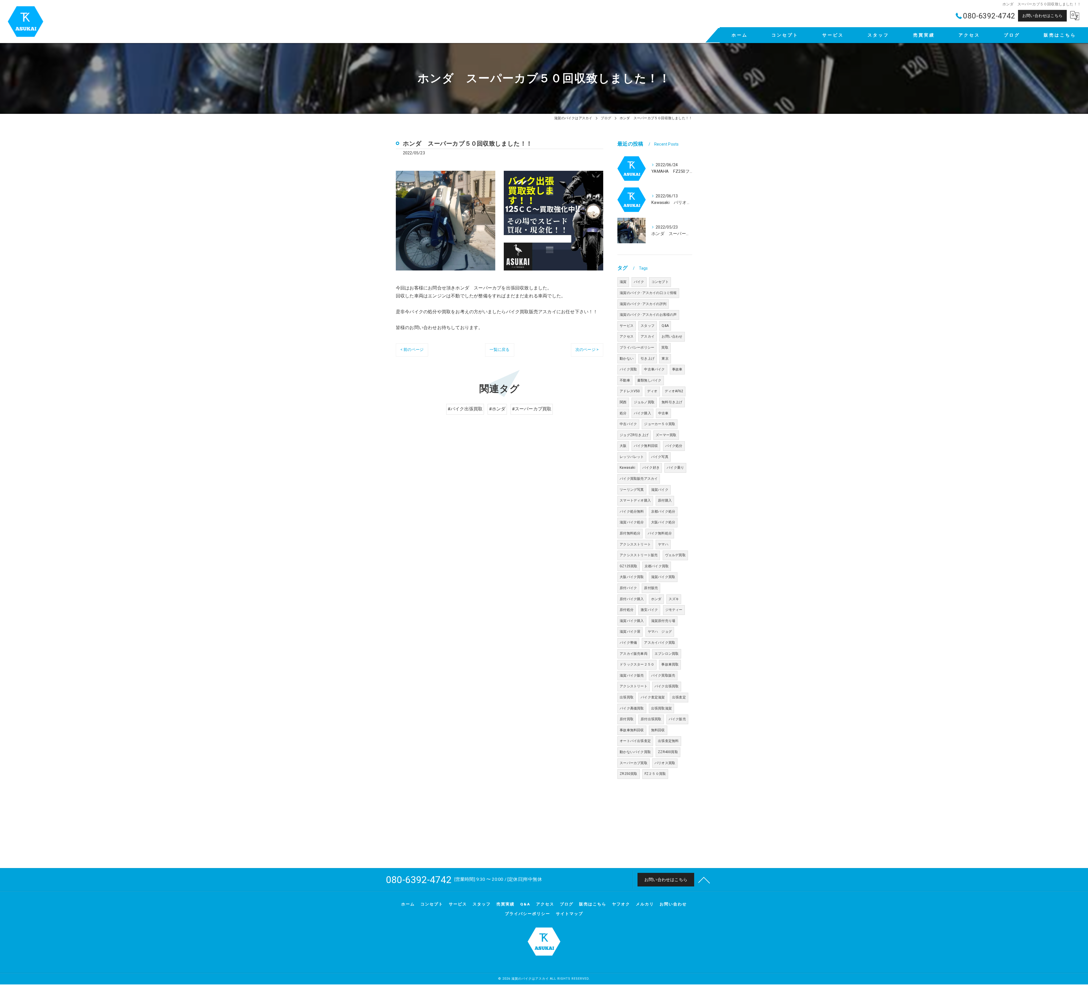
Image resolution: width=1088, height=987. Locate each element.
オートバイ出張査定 (635, 741)
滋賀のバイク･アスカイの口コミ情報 (648, 293)
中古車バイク (654, 369)
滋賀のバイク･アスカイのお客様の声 (648, 315)
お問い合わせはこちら (1042, 15)
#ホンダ (497, 409)
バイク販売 (677, 719)
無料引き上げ (672, 402)
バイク (639, 282)
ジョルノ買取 (644, 402)
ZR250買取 (628, 774)
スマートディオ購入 (635, 500)
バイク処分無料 (632, 511)
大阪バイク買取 (632, 577)
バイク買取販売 (663, 675)
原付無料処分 (630, 533)
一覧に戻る (500, 349)
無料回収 (658, 730)
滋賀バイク (659, 490)
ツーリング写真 (632, 490)
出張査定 (679, 697)
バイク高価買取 (632, 708)
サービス (627, 326)
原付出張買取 (651, 719)
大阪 (623, 446)
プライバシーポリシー (637, 347)
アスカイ (647, 336)
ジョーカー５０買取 (659, 424)
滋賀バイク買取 (663, 577)
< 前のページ (412, 349)
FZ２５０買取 (655, 774)
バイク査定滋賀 (653, 697)
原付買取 (627, 719)
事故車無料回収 (632, 730)
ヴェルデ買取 (675, 555)
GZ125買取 (628, 566)
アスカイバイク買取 (659, 643)
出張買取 (627, 697)
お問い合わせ (672, 336)
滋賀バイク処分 (632, 522)
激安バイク (649, 610)
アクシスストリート (635, 544)
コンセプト (660, 282)
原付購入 (665, 500)
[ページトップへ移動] (704, 879)
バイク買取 (628, 369)
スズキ (674, 599)
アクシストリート (633, 686)
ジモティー (674, 610)
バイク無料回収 (646, 446)
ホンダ (656, 599)
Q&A (665, 326)
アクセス (627, 336)
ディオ (652, 391)
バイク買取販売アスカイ (639, 479)
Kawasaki (627, 468)
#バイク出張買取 (465, 409)
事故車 (677, 369)
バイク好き (651, 468)
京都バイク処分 (663, 511)
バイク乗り (675, 468)
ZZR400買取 (668, 752)
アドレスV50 (630, 391)
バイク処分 (674, 446)
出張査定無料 (668, 741)
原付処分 (627, 610)
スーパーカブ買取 (633, 763)
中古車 (663, 413)
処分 (623, 413)
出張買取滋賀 (661, 708)
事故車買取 (670, 664)
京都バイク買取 (657, 566)
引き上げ (647, 359)
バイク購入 (642, 413)
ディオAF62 (674, 391)
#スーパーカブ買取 (532, 409)
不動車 (625, 380)
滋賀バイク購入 (632, 621)
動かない (627, 359)
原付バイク (628, 588)
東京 (665, 359)
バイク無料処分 (660, 533)
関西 (623, 402)
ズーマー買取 (666, 435)
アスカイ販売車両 (633, 654)
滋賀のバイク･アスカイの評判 (643, 304)
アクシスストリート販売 (639, 555)
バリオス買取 (664, 763)
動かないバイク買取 (635, 752)
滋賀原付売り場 (663, 621)
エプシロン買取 (666, 654)
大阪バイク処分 (663, 522)
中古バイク (628, 424)
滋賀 (623, 282)
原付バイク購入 (632, 599)
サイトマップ (569, 913)
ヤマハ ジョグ (660, 632)
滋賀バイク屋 (630, 632)
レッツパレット (632, 457)
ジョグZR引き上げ (634, 435)
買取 (664, 347)
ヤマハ (663, 544)
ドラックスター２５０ (637, 664)
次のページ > (587, 349)
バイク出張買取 (666, 686)
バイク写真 (659, 457)
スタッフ (647, 326)
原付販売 (651, 588)
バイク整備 (628, 643)
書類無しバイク (649, 380)
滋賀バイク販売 (632, 675)
